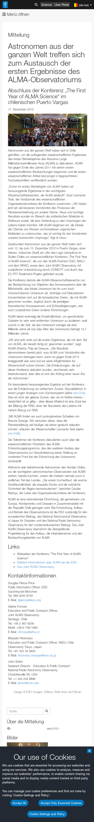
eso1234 (78, 393)
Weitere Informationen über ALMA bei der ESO (47, 562)
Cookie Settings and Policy (47, 814)
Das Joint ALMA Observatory (35, 567)
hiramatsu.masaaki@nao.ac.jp (37, 655)
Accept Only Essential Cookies (61, 803)
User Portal (62, 4)
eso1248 (13, 433)
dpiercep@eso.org (29, 600)
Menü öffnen (17, 14)
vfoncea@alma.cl (28, 632)
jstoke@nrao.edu (28, 683)
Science (46, 4)
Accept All (19, 803)
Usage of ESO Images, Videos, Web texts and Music (47, 692)
